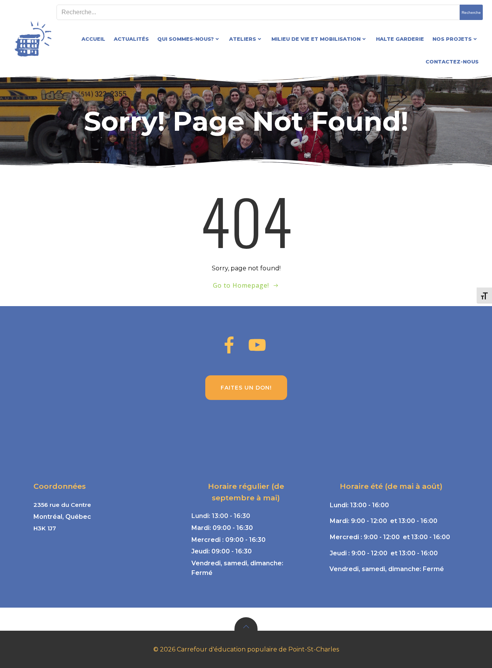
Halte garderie (400, 39)
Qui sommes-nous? (185, 39)
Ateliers (242, 39)
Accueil (93, 39)
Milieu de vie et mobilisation (316, 39)
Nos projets (452, 39)
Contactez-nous (452, 61)
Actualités (131, 39)
